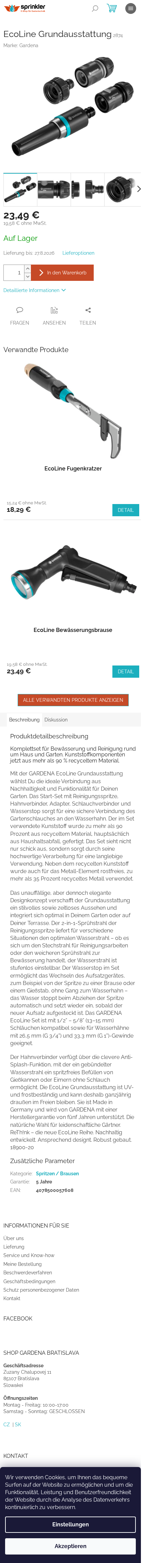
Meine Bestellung (22, 1264)
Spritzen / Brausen (57, 1173)
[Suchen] (95, 8)
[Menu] (131, 8)
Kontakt (11, 1298)
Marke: (20, 45)
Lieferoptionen (78, 253)
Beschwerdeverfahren (27, 1272)
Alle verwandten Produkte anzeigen (73, 700)
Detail (126, 510)
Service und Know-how (28, 1255)
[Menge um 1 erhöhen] (27, 269)
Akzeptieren (71, 1546)
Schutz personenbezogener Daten (41, 1290)
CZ (6, 1424)
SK (18, 1424)
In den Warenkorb (67, 272)
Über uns (13, 1238)
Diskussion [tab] (56, 719)
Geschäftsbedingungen (29, 1281)
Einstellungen (70, 1524)
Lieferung (13, 1247)
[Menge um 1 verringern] (27, 277)
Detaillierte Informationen (31, 290)
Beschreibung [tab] (24, 719)
